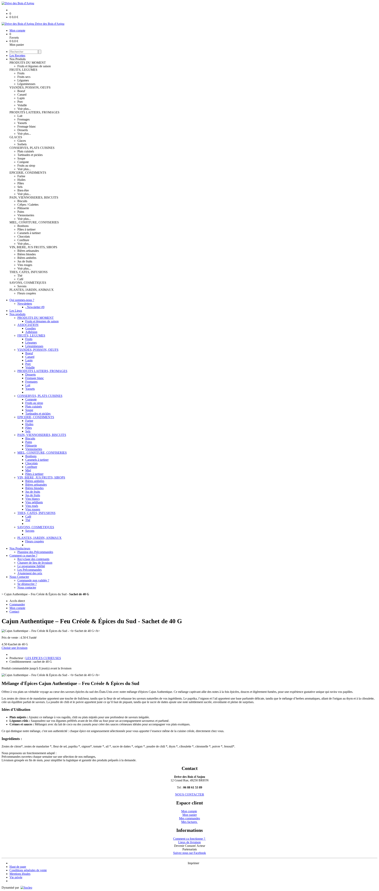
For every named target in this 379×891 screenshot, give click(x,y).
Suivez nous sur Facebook (189, 853)
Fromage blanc (26, 126)
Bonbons (23, 226)
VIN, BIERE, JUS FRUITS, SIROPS (33, 247)
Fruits (20, 73)
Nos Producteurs (19, 548)
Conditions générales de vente (28, 870)
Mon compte (189, 811)
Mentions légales (19, 873)
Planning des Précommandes (35, 552)
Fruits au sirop (26, 165)
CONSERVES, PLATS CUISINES (31, 147)
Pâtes (20, 183)
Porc (20, 101)
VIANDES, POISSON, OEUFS (30, 87)
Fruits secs (23, 76)
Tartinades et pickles (30, 155)
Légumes (23, 80)
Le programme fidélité (31, 566)
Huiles (21, 179)
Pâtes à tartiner (26, 229)
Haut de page (17, 866)
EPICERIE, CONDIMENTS (27, 172)
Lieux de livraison (189, 842)
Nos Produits (17, 59)
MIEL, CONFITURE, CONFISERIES (34, 222)
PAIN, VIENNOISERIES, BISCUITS (33, 197)
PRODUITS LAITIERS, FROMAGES (34, 112)
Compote (23, 162)
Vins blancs (32, 498)
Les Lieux (15, 310)
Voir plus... (24, 108)
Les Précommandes (29, 569)
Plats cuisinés (25, 151)
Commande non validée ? (33, 580)
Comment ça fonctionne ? (189, 838)
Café (20, 279)
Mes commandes (189, 818)
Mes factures (189, 822)
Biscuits (22, 201)
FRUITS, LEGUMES (23, 69)
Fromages (23, 119)
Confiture (23, 240)
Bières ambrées (26, 257)
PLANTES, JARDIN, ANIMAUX (31, 289)
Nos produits (17, 314)
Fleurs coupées (26, 293)
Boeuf (21, 91)
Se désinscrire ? (27, 584)
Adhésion (31, 332)
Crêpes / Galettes (27, 204)
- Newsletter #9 (34, 307)
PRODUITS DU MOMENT (27, 62)
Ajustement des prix (29, 573)
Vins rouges (24, 265)
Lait (19, 116)
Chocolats (23, 236)
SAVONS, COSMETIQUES (27, 282)
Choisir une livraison (14, 647)
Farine (21, 176)
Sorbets (22, 144)
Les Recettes (17, 55)
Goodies (30, 328)
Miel (28, 470)
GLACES (15, 137)
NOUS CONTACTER (189, 794)
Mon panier (189, 814)
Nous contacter (26, 587)
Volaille (22, 105)
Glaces (21, 140)
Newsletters (24, 303)
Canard (21, 94)
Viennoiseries (25, 215)
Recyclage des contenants (33, 559)
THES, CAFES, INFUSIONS (28, 272)
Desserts (22, 130)
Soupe (21, 158)
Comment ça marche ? (23, 555)
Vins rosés (31, 506)
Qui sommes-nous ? (21, 300)
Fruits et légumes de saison (34, 66)
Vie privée (15, 877)
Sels (20, 186)
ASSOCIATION (27, 325)
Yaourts (22, 123)
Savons (21, 286)
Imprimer (193, 863)
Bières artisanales (28, 250)
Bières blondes (26, 254)
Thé (19, 275)
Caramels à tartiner (29, 233)
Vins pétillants (34, 502)
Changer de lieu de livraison (34, 562)
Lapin (21, 98)
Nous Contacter (19, 576)
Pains (20, 211)
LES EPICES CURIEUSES (43, 658)
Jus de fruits (24, 261)
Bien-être (23, 190)
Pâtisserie (23, 208)
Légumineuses (26, 84)
